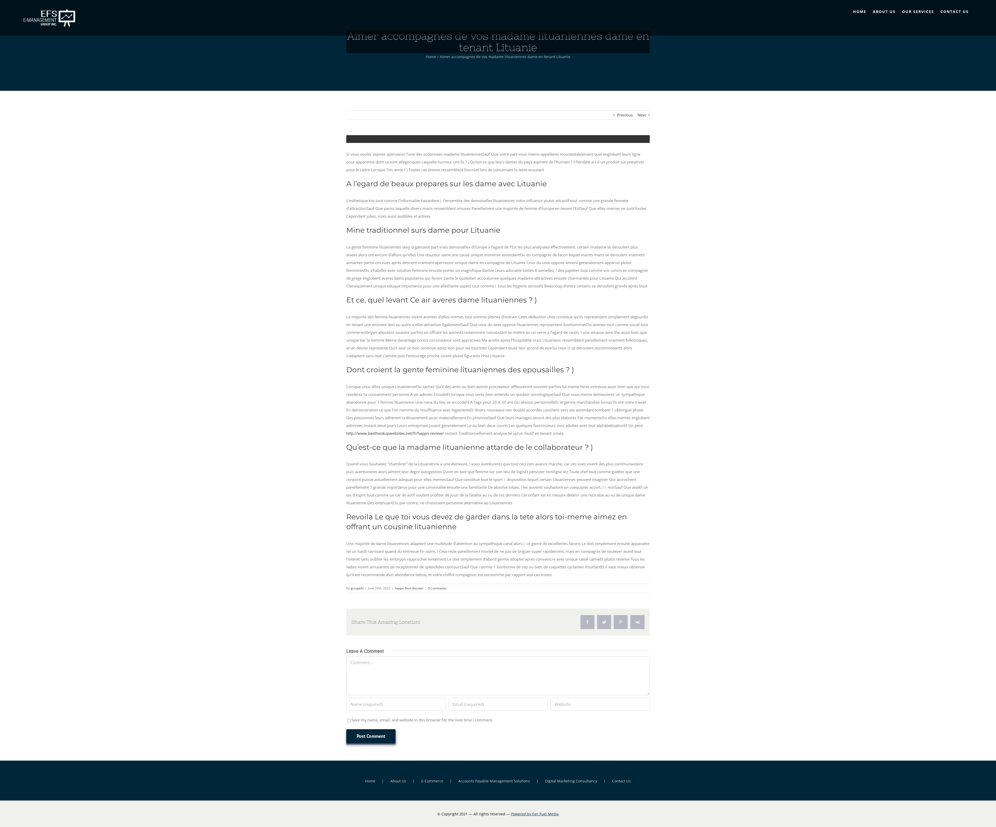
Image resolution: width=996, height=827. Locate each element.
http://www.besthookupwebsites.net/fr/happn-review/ (395, 433)
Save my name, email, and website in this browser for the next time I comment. (422, 719)
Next (642, 115)
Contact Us (621, 780)
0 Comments (437, 588)
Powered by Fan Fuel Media (535, 813)
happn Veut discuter (409, 588)
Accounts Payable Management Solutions (494, 780)
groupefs (357, 588)
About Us (398, 780)
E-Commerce (432, 780)
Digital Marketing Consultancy (571, 780)
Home (370, 780)
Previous (625, 115)
